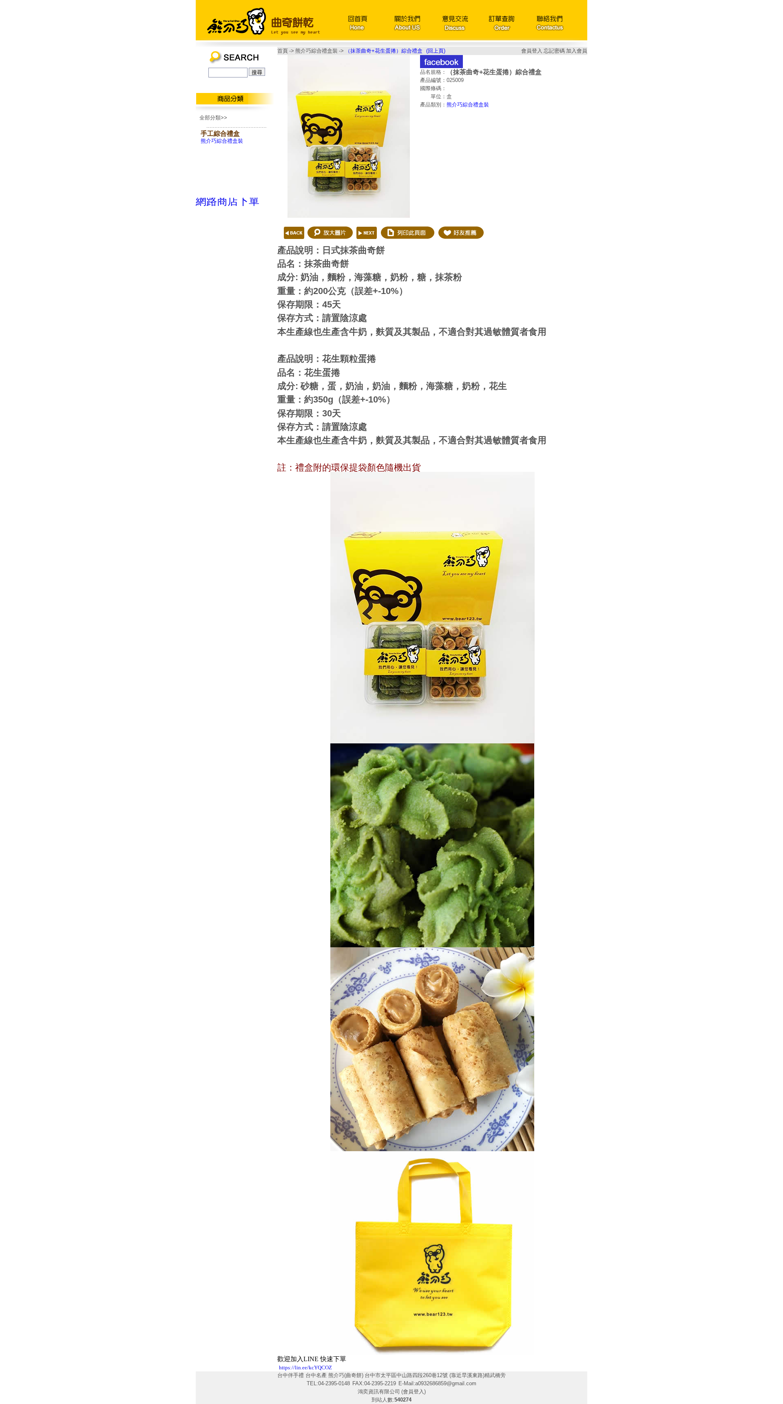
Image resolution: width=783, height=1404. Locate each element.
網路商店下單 (227, 201)
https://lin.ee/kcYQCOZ (305, 1367)
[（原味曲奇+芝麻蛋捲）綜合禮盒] (366, 244)
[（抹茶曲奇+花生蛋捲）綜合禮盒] (349, 216)
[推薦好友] (460, 244)
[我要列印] (407, 244)
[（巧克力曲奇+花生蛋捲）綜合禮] (291, 244)
